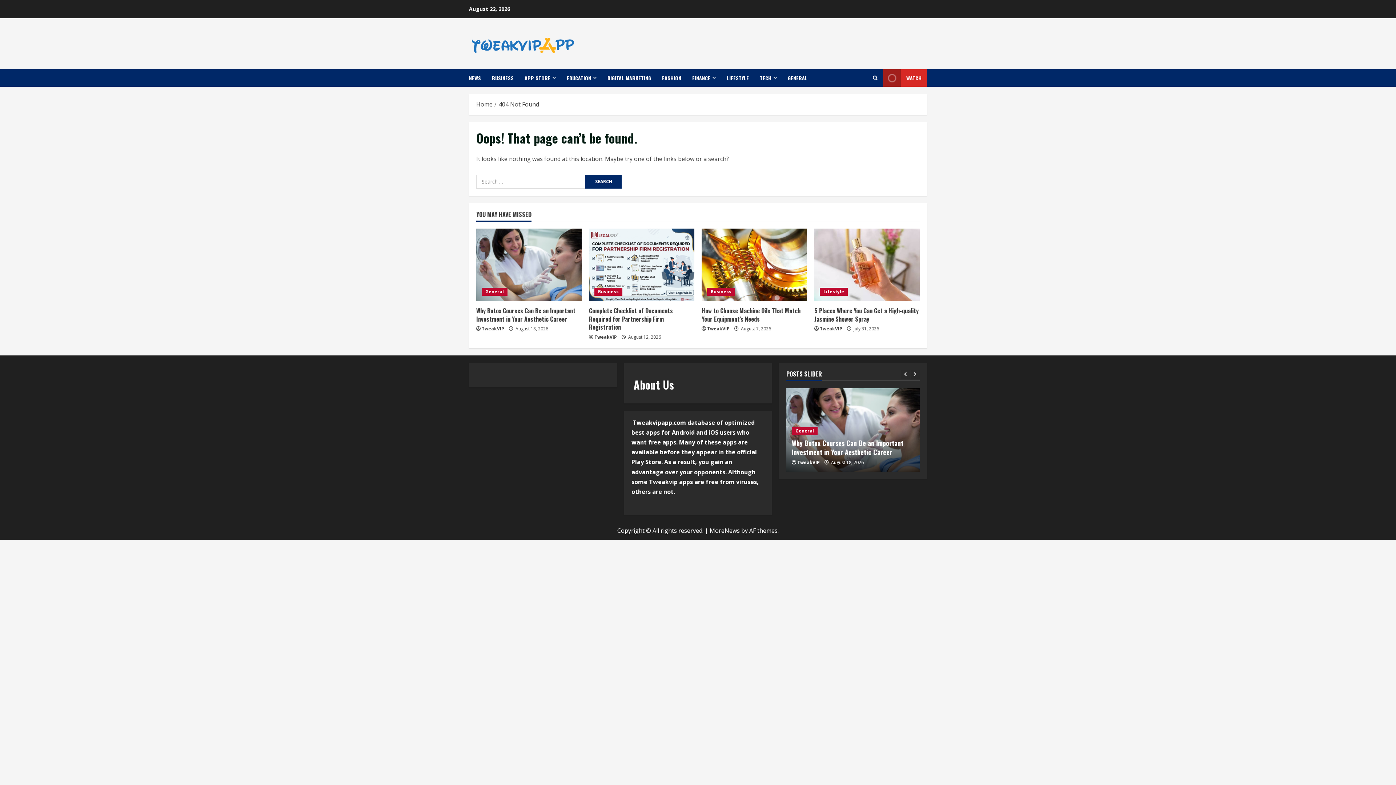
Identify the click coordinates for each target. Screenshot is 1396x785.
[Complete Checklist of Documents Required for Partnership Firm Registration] (641, 265)
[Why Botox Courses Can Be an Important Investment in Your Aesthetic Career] (529, 265)
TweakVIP (493, 329)
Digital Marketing (629, 78)
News (475, 78)
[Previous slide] (905, 374)
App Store (537, 78)
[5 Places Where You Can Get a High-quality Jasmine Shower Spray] (867, 265)
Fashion (671, 78)
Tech (765, 78)
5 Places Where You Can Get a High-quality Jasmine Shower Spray (866, 314)
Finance (701, 78)
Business (503, 78)
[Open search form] (875, 78)
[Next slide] (915, 374)
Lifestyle (738, 78)
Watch (914, 78)
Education (579, 78)
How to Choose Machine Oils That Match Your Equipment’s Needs (751, 314)
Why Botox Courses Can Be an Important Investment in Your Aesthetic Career (525, 314)
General (797, 78)
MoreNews (725, 531)
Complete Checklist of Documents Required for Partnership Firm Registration (631, 318)
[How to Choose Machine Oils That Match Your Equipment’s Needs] (754, 265)
